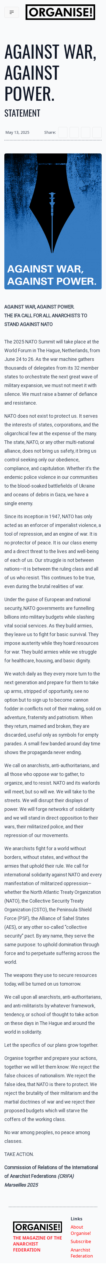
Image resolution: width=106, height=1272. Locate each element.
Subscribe (81, 1241)
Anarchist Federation (82, 1253)
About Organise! (81, 1230)
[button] (11, 12)
